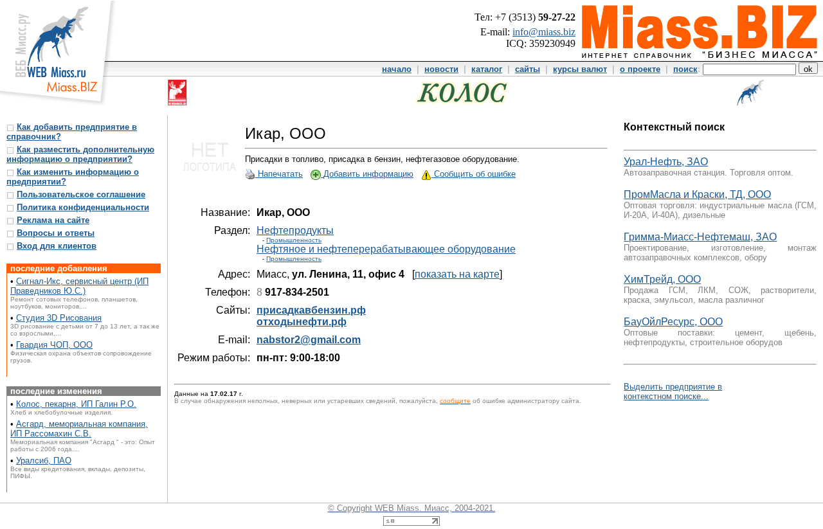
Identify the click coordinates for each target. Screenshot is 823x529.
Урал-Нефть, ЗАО (666, 161)
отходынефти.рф (302, 321)
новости (441, 69)
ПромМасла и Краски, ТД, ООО (697, 194)
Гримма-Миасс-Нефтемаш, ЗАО (700, 236)
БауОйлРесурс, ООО (673, 321)
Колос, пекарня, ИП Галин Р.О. (76, 404)
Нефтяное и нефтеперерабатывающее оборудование (386, 249)
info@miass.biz (543, 31)
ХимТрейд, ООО (662, 279)
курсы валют (580, 69)
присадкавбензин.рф (311, 310)
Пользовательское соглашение (81, 194)
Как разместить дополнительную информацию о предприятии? (80, 154)
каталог (486, 69)
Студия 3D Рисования (59, 318)
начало (397, 69)
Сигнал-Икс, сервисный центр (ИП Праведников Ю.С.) (79, 286)
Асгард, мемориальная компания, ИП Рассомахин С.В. (79, 428)
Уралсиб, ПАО (43, 460)
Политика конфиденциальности (83, 207)
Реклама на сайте (53, 220)
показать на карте (457, 274)
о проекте (640, 69)
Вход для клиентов (56, 246)
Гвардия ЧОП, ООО (54, 345)
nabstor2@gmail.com (309, 339)
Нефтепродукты (295, 230)
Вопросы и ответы (56, 233)
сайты (527, 69)
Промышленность (293, 240)
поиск (685, 69)
